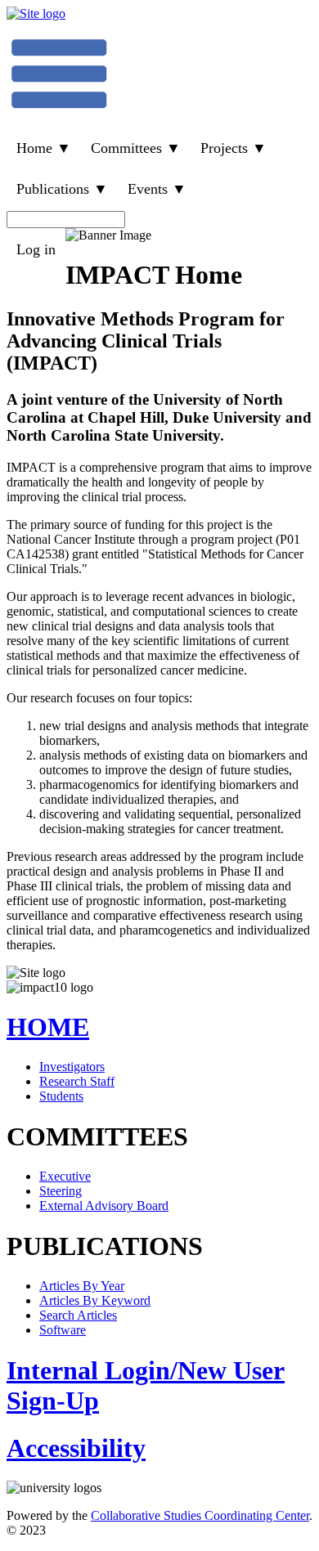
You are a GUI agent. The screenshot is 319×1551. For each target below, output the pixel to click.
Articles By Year (81, 1286)
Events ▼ (157, 189)
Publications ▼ (62, 189)
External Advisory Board (103, 1206)
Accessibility (76, 1448)
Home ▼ (43, 148)
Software (62, 1330)
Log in (36, 249)
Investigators (72, 1067)
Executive (65, 1176)
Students (61, 1096)
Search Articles (78, 1315)
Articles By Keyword (95, 1300)
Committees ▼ (136, 148)
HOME (48, 1027)
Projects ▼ (233, 148)
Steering (60, 1191)
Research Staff (77, 1081)
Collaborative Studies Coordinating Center (200, 1515)
